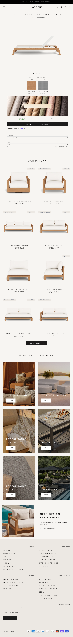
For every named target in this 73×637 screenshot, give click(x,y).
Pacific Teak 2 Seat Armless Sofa (19, 333)
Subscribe (10, 618)
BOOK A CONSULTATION (47, 528)
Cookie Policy (45, 598)
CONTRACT (8, 589)
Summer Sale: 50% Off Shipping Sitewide (36, 1)
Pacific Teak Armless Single (19, 289)
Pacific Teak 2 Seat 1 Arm (54, 333)
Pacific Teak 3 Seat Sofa (19, 245)
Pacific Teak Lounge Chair (54, 201)
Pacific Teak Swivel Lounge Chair (19, 201)
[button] (33, 73)
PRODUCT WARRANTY (48, 586)
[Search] (65, 7)
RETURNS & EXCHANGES (49, 589)
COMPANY (7, 550)
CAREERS (7, 557)
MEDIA (6, 563)
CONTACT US (44, 566)
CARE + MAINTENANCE (48, 563)
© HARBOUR (9, 631)
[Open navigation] (4, 7)
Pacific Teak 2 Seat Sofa (54, 245)
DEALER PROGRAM (11, 586)
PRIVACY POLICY (46, 582)
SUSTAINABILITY (46, 557)
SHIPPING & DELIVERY (48, 579)
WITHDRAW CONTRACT (13, 569)
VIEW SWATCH (31, 93)
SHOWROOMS (9, 553)
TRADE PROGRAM (10, 579)
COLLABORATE (9, 566)
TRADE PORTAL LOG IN (13, 582)
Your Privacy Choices (49, 595)
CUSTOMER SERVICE (47, 553)
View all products (36, 343)
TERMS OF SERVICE (47, 560)
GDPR (41, 592)
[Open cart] (69, 7)
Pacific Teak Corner (54, 289)
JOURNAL (7, 560)
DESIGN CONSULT (46, 550)
